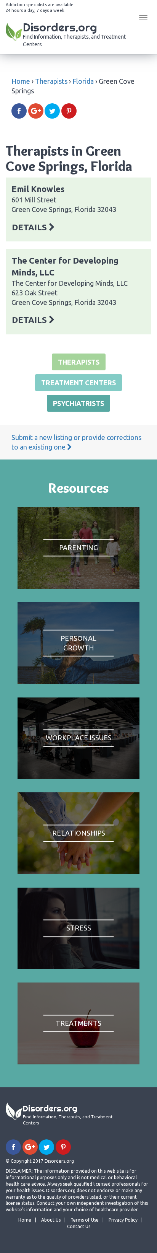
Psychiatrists (78, 403)
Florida (83, 81)
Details (30, 227)
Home (20, 81)
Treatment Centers (78, 382)
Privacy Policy (123, 1219)
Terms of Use (84, 1219)
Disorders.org (74, 33)
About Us (51, 1219)
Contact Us (78, 1226)
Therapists (51, 81)
